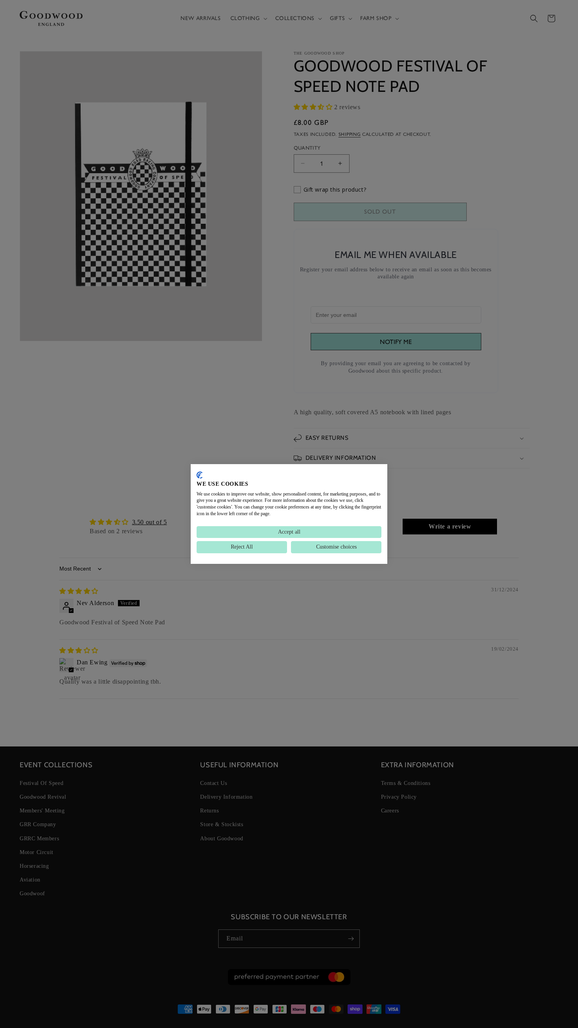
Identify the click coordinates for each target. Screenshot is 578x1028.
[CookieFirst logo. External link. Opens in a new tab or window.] (199, 475)
